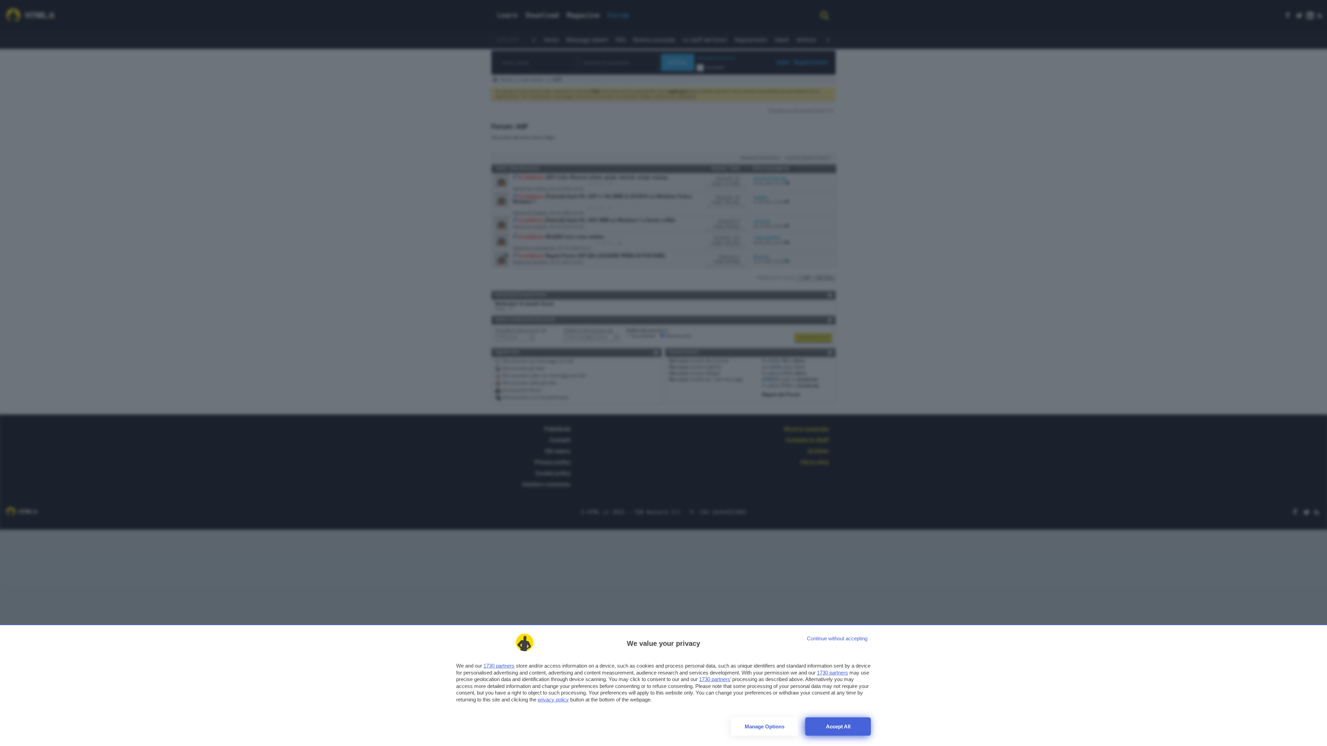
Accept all (838, 726)
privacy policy (553, 699)
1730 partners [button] (499, 666)
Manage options (764, 726)
